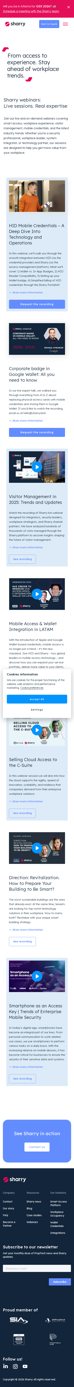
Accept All (37, 699)
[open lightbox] (37, 467)
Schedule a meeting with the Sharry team (31, 11)
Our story (8, 1208)
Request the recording (37, 304)
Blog (29, 1208)
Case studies (34, 1215)
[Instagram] (15, 1366)
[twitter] (25, 1366)
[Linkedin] (5, 1366)
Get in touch (49, 24)
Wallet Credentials (57, 1224)
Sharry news (34, 1201)
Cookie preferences (31, 688)
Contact (7, 1201)
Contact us (37, 1147)
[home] (14, 24)
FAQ (5, 1215)
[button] (65, 24)
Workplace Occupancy (57, 1213)
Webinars (32, 1222)
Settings (37, 709)
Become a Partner (9, 1223)
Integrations (57, 1233)
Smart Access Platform (58, 1203)
